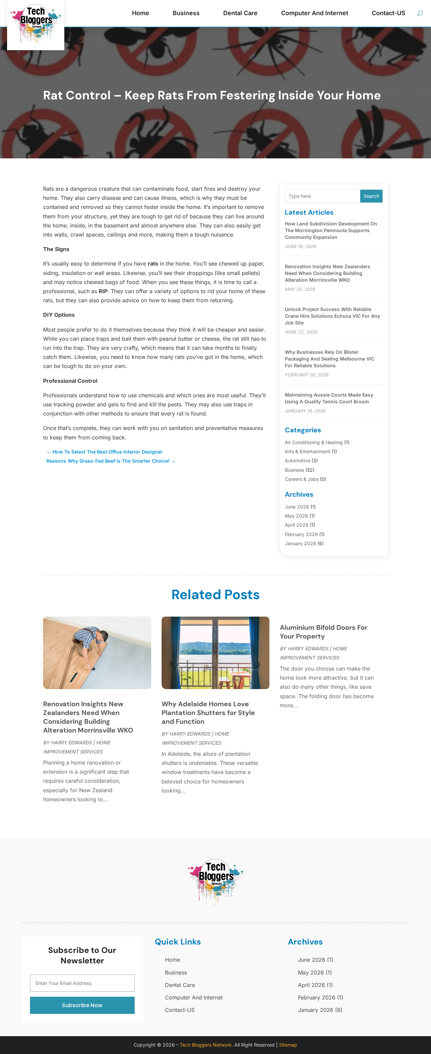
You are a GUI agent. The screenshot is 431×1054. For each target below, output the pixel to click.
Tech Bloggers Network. (206, 1045)
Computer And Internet (314, 13)
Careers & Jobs (302, 479)
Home (140, 13)
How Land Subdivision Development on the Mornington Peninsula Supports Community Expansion (331, 230)
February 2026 (301, 534)
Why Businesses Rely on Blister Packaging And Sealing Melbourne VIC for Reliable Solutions (329, 358)
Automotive (297, 460)
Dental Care (240, 13)
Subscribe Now (82, 1005)
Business (186, 13)
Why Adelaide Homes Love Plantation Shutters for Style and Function (208, 713)
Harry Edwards (71, 742)
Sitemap (288, 1045)
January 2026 (300, 543)
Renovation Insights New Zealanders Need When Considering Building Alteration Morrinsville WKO (327, 273)
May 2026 (296, 516)
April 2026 (296, 525)
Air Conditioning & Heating (314, 442)
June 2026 (297, 506)
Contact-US (388, 13)
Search (371, 196)
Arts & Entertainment (307, 451)
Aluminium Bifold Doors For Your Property (323, 632)
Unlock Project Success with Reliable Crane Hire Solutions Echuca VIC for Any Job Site (332, 316)
